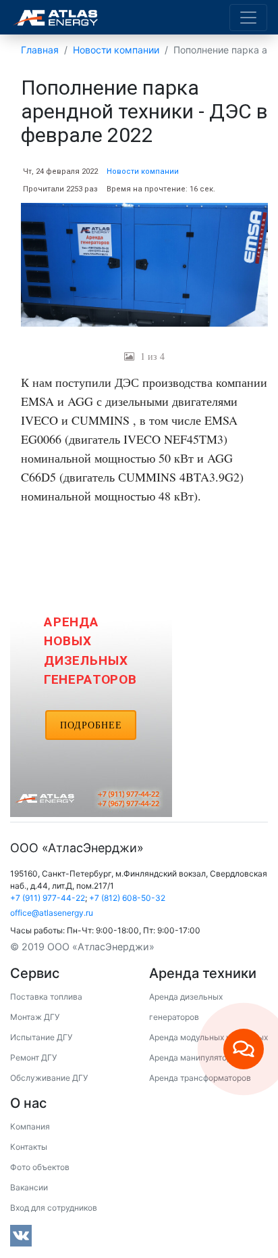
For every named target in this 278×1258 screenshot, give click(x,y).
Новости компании (143, 171)
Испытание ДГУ (41, 1037)
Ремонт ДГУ (33, 1057)
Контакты (28, 1147)
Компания (30, 1126)
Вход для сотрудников (53, 1208)
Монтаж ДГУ (34, 1017)
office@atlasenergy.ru (51, 913)
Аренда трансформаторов (200, 1078)
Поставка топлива (46, 997)
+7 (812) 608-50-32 (127, 898)
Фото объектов (40, 1167)
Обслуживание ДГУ (49, 1078)
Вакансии (29, 1187)
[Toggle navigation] (248, 17)
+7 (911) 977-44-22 (47, 898)
